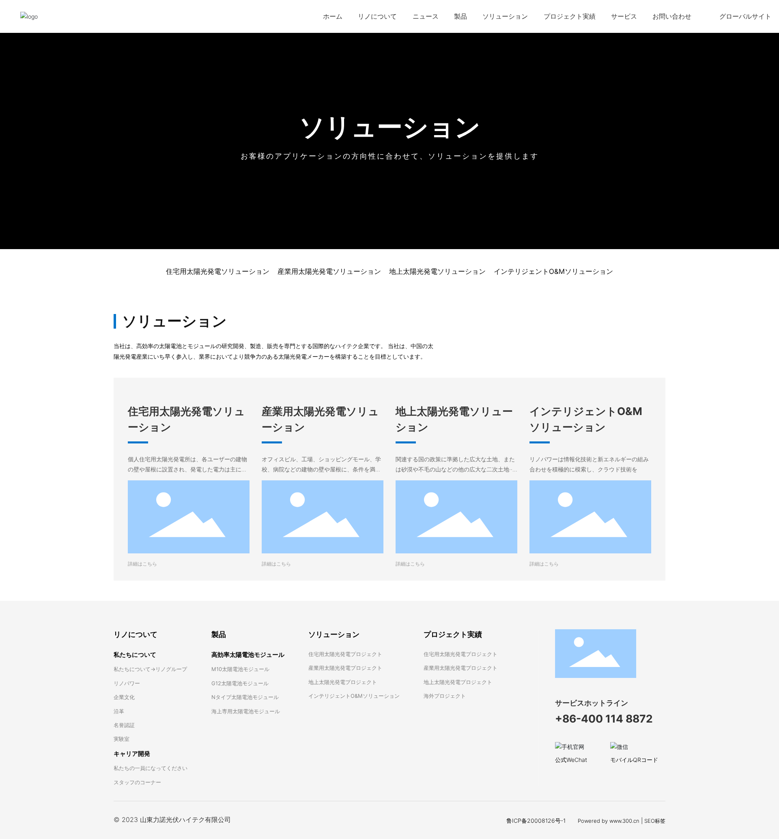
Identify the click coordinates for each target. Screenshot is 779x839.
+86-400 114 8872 (604, 718)
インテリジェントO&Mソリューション (553, 271)
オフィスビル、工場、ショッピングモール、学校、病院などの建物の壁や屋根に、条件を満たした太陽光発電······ (321, 469)
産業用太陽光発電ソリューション (329, 271)
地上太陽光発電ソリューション (437, 271)
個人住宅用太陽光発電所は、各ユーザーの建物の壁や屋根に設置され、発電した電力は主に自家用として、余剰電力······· (187, 469)
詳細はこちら (142, 564)
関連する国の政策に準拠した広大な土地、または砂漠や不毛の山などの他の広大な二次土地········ (456, 469)
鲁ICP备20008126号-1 (536, 820)
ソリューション (389, 126)
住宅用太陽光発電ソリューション (217, 271)
